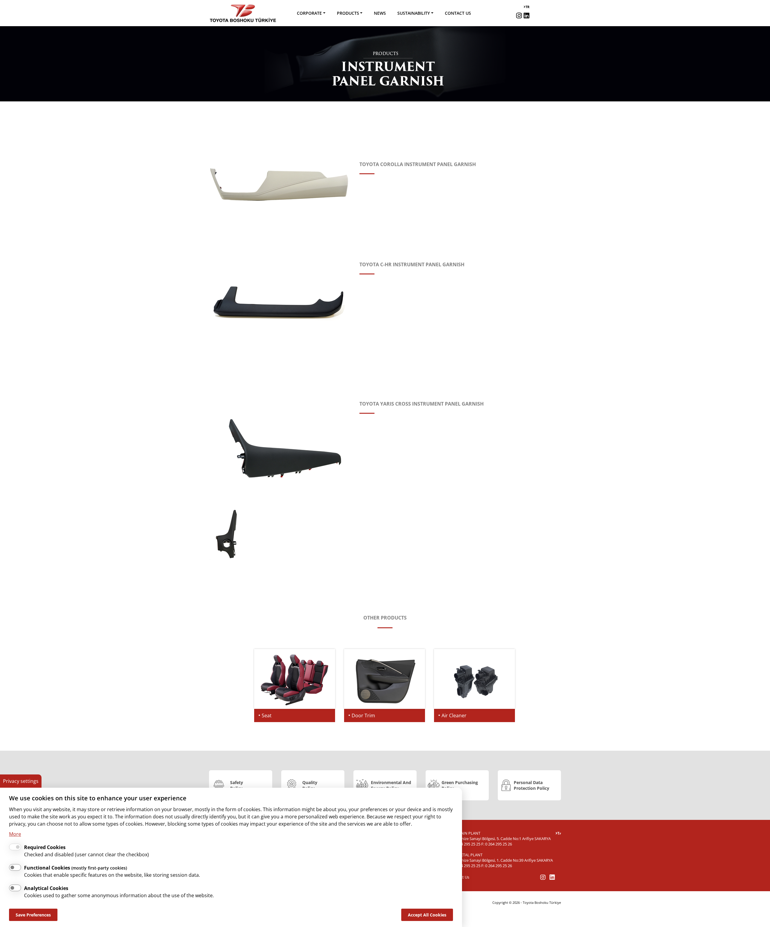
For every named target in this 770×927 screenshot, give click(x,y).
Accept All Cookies (427, 915)
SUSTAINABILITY (413, 13)
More (15, 834)
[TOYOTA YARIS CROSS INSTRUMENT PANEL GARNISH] (279, 448)
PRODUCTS (348, 13)
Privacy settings (20, 781)
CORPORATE (309, 13)
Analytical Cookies (46, 888)
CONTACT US (458, 13)
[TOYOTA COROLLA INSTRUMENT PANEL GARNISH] (279, 181)
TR (527, 7)
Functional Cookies (75, 867)
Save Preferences (33, 915)
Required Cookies (45, 847)
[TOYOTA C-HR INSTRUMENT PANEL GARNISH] (279, 301)
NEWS (380, 13)
